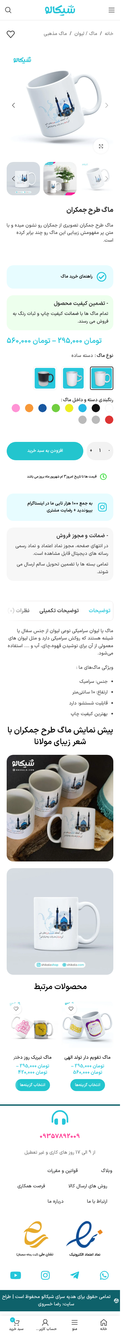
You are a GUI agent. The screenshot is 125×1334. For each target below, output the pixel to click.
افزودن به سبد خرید (45, 451)
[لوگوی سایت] (60, 9)
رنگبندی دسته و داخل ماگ (88, 400)
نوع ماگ (105, 355)
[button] (106, 105)
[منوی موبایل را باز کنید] (111, 10)
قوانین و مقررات (62, 1170)
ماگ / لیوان (85, 33)
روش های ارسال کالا (87, 1186)
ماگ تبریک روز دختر (32, 1057)
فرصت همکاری (31, 1186)
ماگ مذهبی (55, 33)
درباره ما (56, 1201)
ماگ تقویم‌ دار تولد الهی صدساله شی (87, 1061)
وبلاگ (106, 1170)
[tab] (99, 611)
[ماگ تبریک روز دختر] (32, 1025)
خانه (109, 33)
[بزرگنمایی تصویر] (100, 146)
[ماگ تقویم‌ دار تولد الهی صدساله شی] (87, 1025)
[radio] (101, 378)
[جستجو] (8, 10)
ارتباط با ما (97, 1201)
